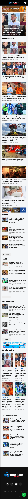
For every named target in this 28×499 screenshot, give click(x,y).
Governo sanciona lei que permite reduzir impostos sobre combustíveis (17, 280)
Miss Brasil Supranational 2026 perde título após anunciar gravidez (17, 288)
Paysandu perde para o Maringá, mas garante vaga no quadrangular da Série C (17, 445)
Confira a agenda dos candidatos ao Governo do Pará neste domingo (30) (17, 420)
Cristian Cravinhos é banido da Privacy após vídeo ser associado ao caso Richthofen (17, 272)
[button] (12, 35)
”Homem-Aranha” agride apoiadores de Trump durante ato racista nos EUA (17, 331)
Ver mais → (6, 254)
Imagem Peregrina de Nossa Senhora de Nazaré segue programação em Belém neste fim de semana (17, 220)
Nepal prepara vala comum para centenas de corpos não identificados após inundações (17, 306)
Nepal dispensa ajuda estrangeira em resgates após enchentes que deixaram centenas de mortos (17, 315)
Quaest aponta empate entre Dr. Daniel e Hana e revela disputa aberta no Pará (17, 437)
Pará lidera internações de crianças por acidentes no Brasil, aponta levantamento (16, 264)
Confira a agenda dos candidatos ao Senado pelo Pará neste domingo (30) (17, 428)
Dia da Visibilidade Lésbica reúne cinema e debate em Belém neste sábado (16, 237)
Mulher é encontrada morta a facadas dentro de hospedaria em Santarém (17, 229)
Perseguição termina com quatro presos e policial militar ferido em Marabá (17, 246)
